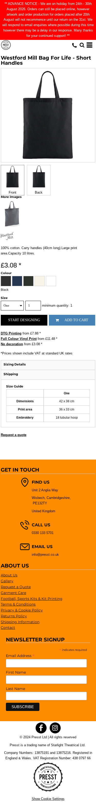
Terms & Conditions (18, 604)
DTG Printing (11, 333)
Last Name (15, 688)
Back (38, 192)
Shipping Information (20, 622)
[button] (81, 45)
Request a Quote (16, 587)
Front (12, 192)
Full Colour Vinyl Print (19, 339)
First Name (16, 672)
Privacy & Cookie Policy (22, 610)
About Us (9, 575)
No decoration (12, 344)
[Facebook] (41, 727)
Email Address (20, 655)
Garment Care (13, 592)
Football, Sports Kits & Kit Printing (31, 598)
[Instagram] (55, 727)
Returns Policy (14, 616)
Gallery (7, 581)
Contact (8, 627)
